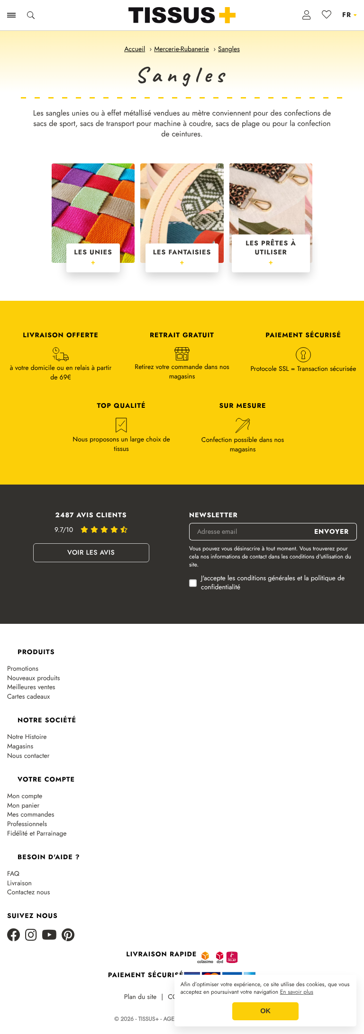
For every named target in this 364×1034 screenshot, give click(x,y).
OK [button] (265, 1011)
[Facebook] (13, 935)
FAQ (13, 874)
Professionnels (27, 824)
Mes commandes (30, 814)
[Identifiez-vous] (306, 15)
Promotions (22, 669)
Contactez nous (28, 892)
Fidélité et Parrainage (36, 833)
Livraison (19, 883)
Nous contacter (28, 756)
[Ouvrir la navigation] (11, 15)
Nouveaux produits (33, 678)
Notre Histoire (27, 737)
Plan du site (140, 997)
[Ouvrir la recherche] (30, 15)
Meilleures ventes (31, 687)
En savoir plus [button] (296, 992)
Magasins (20, 746)
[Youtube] (49, 935)
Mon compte (24, 796)
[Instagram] (31, 935)
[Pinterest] (68, 935)
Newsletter (213, 515)
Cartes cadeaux (28, 696)
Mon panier (23, 805)
